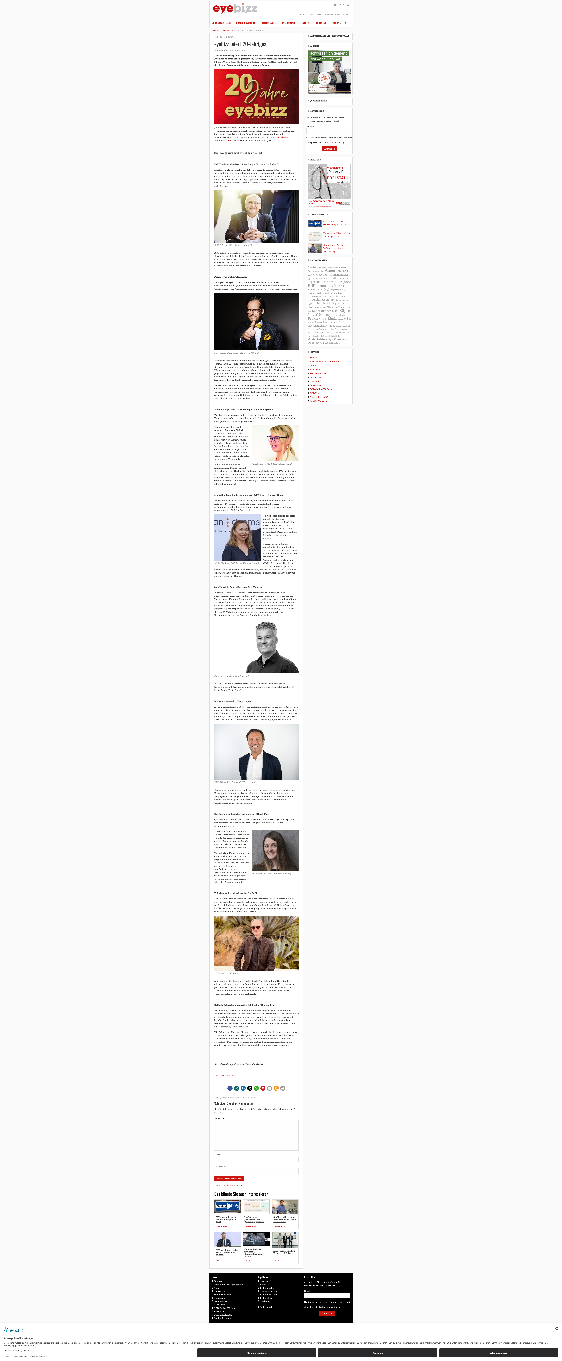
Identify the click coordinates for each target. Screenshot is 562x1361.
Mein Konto (303, 14)
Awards (326, 274)
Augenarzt (324, 267)
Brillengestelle (321, 279)
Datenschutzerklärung (333, 142)
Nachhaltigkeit (320, 325)
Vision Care (269, 23)
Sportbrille (320, 336)
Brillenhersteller (333, 282)
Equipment (314, 296)
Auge (313, 266)
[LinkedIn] (348, 4)
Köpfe (231, 1097)
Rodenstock (317, 333)
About (312, 14)
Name (217, 1154)
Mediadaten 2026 (318, 373)
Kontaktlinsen (325, 311)
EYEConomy (288, 23)
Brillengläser (266, 1298)
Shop (336, 23)
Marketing (339, 318)
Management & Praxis (245, 1097)
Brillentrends (318, 289)
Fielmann (320, 307)
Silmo (329, 332)
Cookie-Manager (318, 401)
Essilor (327, 296)
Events (305, 23)
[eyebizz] (235, 10)
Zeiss (327, 343)
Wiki (347, 14)
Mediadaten (329, 14)
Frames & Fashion (245, 23)
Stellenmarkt (266, 1307)
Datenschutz (316, 381)
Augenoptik (316, 271)
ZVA (335, 342)
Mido (311, 322)
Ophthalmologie (341, 326)
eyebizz (216, 30)
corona (314, 293)
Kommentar (220, 1118)
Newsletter (339, 14)
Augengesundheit (337, 267)
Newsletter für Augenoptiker (324, 361)
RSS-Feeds (315, 369)
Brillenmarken (326, 285)
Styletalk (335, 335)
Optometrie (327, 329)
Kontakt (319, 14)
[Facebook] (335, 4)
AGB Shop (315, 385)
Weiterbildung (322, 339)
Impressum (315, 377)
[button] (230, 1088)
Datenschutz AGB (319, 397)
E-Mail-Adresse (221, 1166)
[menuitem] (221, 23)
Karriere (321, 23)
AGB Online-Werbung (321, 389)
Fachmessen (323, 300)
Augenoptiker (329, 272)
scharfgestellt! (221, 23)
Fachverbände (325, 303)
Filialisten (334, 307)
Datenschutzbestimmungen (228, 1185)
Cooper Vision (337, 290)
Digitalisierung (332, 293)
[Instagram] (340, 4)
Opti (313, 329)
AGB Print (315, 393)
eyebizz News (228, 30)
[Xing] (344, 4)
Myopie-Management (327, 322)
